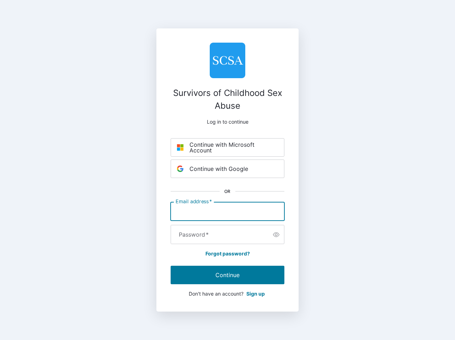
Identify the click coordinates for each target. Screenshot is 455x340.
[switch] (276, 234)
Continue (227, 275)
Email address (194, 201)
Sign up (255, 294)
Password (194, 234)
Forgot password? (227, 253)
